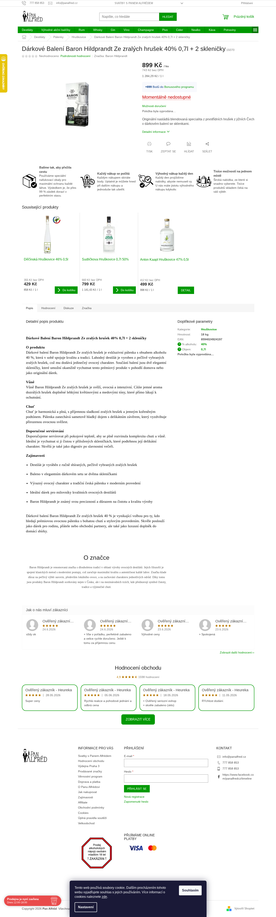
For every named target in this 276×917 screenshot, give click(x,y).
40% (204, 344)
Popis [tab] (29, 308)
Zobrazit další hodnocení (236, 652)
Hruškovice (209, 329)
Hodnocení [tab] (48, 308)
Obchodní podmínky (91, 807)
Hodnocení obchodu (138, 668)
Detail (186, 290)
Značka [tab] (87, 308)
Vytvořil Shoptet (244, 908)
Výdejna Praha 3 (88, 766)
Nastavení (86, 907)
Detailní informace (154, 131)
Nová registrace (134, 796)
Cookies (83, 812)
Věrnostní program (90, 776)
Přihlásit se (136, 788)
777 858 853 (230, 762)
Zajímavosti (85, 797)
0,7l (203, 349)
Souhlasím (190, 890)
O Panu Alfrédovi (89, 787)
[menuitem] (27, 30)
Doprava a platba (89, 781)
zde (104, 896)
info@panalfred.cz (234, 756)
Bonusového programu (179, 86)
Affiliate (82, 802)
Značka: (110, 56)
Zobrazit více (138, 719)
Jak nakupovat (87, 792)
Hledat (167, 16)
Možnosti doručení (154, 106)
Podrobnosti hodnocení (75, 56)
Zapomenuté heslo (136, 801)
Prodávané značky (90, 771)
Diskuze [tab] (69, 308)
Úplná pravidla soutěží (92, 818)
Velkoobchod (86, 823)
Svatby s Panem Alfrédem (134, 3)
